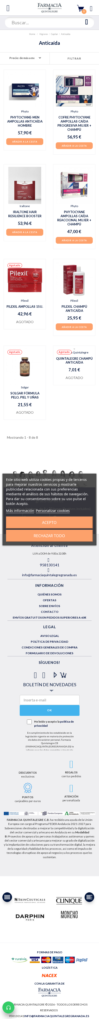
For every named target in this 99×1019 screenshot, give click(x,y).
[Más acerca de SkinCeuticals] (30, 900)
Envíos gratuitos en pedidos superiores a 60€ (49, 617)
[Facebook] (36, 673)
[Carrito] (80, 8)
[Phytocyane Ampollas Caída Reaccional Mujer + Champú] (74, 185)
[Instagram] (61, 673)
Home (32, 34)
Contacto (49, 612)
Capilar (54, 34)
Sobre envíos (49, 606)
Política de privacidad (49, 641)
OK (49, 710)
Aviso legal (49, 636)
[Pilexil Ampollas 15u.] (24, 280)
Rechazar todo (49, 535)
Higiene (43, 34)
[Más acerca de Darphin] (30, 917)
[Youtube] (53, 673)
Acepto (49, 522)
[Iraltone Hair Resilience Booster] (24, 185)
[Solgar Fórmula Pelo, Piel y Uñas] (24, 366)
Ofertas (49, 600)
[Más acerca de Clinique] (69, 900)
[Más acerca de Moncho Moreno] (69, 914)
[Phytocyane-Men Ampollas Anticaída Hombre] (24, 90)
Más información (20, 510)
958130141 (49, 565)
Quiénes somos (49, 594)
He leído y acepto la (54, 723)
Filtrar (74, 58)
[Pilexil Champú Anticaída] (74, 280)
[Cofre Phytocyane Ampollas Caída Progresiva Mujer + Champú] (74, 90)
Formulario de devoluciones (49, 653)
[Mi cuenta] (91, 8)
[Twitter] (45, 673)
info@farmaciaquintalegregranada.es (49, 575)
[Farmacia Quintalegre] (49, 7)
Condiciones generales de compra (50, 647)
